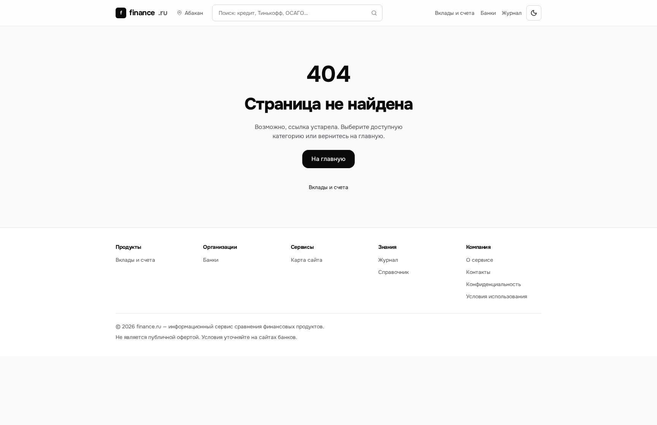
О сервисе (479, 259)
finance (143, 13)
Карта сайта (306, 259)
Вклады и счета (454, 13)
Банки (488, 13)
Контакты (478, 272)
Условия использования (496, 296)
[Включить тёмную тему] (533, 13)
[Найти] (374, 13)
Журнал (512, 13)
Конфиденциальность (493, 284)
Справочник (393, 272)
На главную (328, 159)
